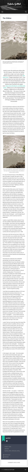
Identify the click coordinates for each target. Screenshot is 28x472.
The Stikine (7, 18)
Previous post (7, 454)
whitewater (14, 450)
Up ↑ (26, 469)
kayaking (6, 450)
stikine (10, 450)
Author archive (7, 441)
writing (18, 450)
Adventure (7, 448)
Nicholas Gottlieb (14, 3)
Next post (7, 456)
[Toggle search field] (26, 12)
